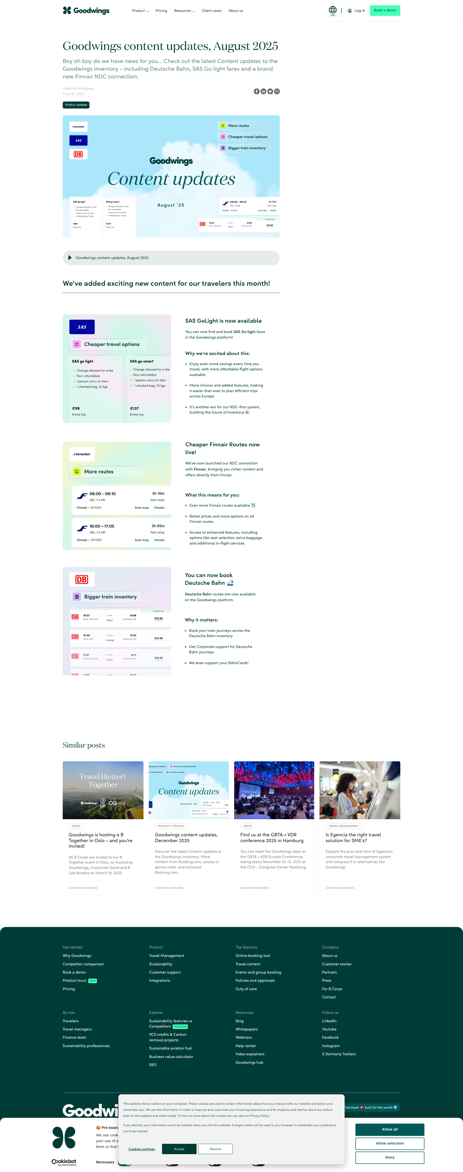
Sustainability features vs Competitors (170, 1023)
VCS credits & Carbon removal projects (167, 1037)
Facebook (330, 1037)
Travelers (70, 1020)
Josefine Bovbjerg (78, 88)
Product (138, 10)
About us (236, 10)
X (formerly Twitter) (339, 1053)
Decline (215, 1149)
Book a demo (74, 972)
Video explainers (250, 1053)
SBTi (153, 1064)
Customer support (165, 972)
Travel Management (166, 955)
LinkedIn (329, 1020)
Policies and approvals (255, 980)
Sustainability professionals (86, 1045)
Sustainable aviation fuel (170, 1048)
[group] (171, 258)
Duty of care (246, 988)
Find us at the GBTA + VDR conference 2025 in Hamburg (272, 837)
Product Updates (76, 105)
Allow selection (390, 1143)
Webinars (244, 1037)
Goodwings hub (249, 1062)
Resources (182, 10)
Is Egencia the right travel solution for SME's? (353, 837)
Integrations (159, 980)
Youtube (329, 1029)
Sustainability (160, 964)
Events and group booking (258, 972)
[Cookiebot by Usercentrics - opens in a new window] (64, 1162)
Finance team (74, 1037)
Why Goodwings (77, 955)
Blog (240, 1020)
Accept (179, 1149)
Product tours (79, 980)
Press (326, 980)
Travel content (248, 964)
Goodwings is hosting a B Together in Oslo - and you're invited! (100, 840)
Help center (246, 1045)
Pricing (161, 10)
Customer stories (337, 964)
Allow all (390, 1129)
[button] (70, 258)
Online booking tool (253, 955)
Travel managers (77, 1029)
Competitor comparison (83, 964)
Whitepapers (247, 1029)
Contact (329, 997)
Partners (329, 972)
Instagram (331, 1045)
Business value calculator (171, 1056)
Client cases (211, 10)
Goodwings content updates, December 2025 (186, 837)
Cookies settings (142, 1149)
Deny (390, 1157)
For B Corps (332, 988)
